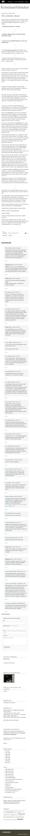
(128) (7, 759)
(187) (7, 761)
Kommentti (5, 635)
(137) (7, 756)
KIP (13, 812)
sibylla (7, 522)
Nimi (4, 620)
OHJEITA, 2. (8, 785)
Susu (6, 446)
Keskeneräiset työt (9, 781)
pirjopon (7, 469)
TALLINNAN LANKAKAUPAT (20, 817)
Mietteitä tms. (16, 814)
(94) (7, 751)
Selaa (16, 1)
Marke (6, 248)
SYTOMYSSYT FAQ (10, 792)
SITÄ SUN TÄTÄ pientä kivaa (12, 790)
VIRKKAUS (14, 819)
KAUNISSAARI (10, 812)
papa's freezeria (9, 583)
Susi (6, 382)
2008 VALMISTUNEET (10, 777)
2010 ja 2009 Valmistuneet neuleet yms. (14, 779)
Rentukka (7, 460)
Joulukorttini (5, 812)
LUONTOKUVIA (6, 814)
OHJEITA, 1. (8, 784)
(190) (7, 754)
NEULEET (21, 814)
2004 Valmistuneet (9, 771)
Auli (6, 309)
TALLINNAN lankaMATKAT (7, 819)
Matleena (7, 496)
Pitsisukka (7, 537)
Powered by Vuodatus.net (23, 834)
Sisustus (15, 817)
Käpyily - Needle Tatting (18, 812)
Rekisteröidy (20, 1)
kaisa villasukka (9, 571)
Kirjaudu (26, 1)
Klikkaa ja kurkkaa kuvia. (9, 662)
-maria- (7, 342)
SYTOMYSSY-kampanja (9, 817)
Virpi (6, 356)
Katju (6, 292)
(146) (7, 752)
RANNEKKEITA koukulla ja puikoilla (13, 789)
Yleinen (10, 235)
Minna (6, 434)
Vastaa (6, 260)
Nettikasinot (10, 1)
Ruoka (4, 817)
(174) (7, 762)
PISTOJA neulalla (9, 787)
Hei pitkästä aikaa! (11, 16)
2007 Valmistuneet (9, 776)
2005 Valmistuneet (9, 772)
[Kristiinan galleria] (6, 659)
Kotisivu (14, 630)
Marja (6, 402)
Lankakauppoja (11, 814)
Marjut (6, 513)
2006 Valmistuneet (9, 774)
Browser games (9, 603)
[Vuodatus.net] (6, 832)
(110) (7, 757)
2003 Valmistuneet (9, 769)
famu (6, 420)
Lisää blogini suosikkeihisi (9, 702)
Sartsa (6, 371)
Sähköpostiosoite (10, 625)
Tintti (6, 482)
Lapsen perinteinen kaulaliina (11, 782)
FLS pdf (5, 691)
